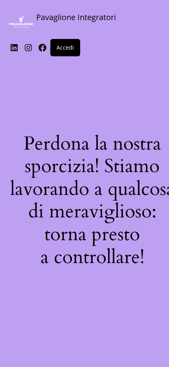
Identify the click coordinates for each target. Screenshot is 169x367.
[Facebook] (42, 47)
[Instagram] (28, 47)
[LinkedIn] (14, 47)
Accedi (65, 47)
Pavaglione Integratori (76, 17)
